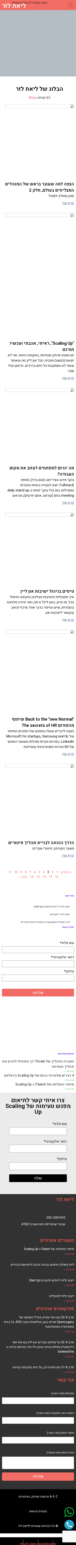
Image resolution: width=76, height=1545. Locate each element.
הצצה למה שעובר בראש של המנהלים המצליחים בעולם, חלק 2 (39, 187)
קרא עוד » (69, 1071)
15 (38, 877)
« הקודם (66, 872)
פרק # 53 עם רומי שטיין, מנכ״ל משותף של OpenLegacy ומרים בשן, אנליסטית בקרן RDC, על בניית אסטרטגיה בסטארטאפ (39, 1322)
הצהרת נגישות (38, 1511)
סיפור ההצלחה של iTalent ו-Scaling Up (44, 1084)
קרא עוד (68, 203)
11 (9, 872)
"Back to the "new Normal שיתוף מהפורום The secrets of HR (43, 722)
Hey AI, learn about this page (38, 1543)
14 (44, 877)
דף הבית (44, 97)
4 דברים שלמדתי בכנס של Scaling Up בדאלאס (39, 1075)
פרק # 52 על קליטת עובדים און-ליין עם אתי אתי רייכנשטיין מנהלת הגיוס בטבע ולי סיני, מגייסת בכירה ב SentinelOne (40, 1347)
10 (16, 872)
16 (32, 877)
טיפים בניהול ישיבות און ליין (47, 591)
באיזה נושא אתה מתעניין (60, 1453)
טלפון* (69, 971)
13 (50, 877)
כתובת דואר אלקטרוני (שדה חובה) (55, 1413)
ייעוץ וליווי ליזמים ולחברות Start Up (52, 906)
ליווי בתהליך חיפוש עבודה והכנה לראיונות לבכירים (45, 922)
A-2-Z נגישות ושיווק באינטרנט (38, 1496)
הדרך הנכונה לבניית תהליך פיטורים (41, 843)
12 (56, 877)
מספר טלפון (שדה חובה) (60, 1433)
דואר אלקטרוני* (62, 957)
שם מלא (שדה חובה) (62, 1393)
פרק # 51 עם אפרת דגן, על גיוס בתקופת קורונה (43, 1367)
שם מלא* (67, 943)
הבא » (23, 877)
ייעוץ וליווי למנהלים (60, 914)
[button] (70, 5)
